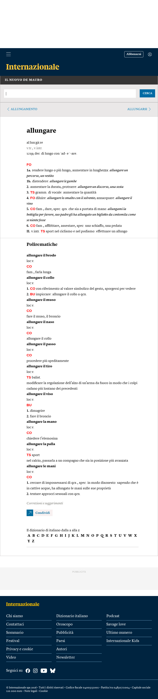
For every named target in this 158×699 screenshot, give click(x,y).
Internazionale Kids (122, 641)
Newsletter (65, 658)
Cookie (43, 691)
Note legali (30, 691)
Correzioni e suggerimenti (45, 503)
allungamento (24, 109)
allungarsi (137, 109)
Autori (61, 649)
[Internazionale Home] (24, 604)
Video (11, 658)
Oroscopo (64, 624)
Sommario (15, 633)
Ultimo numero (119, 633)
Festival (12, 641)
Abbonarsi (133, 54)
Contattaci (15, 624)
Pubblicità (64, 633)
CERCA (147, 93)
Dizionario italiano (72, 616)
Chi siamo (14, 616)
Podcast (112, 616)
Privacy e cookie (19, 649)
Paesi (60, 641)
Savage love (116, 624)
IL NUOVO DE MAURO (23, 80)
